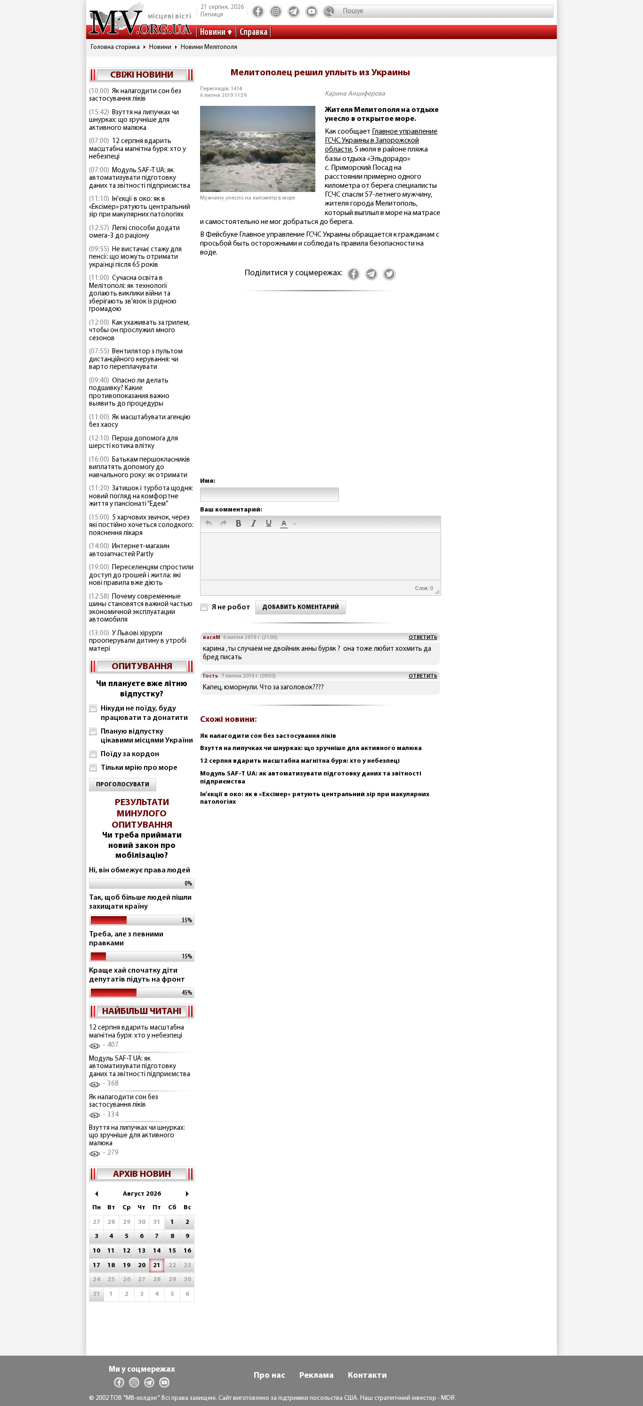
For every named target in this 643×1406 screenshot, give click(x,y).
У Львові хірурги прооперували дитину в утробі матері (137, 641)
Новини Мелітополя (209, 47)
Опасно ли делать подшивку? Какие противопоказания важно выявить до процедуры (129, 392)
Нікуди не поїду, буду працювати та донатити (144, 713)
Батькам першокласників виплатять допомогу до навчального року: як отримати (139, 467)
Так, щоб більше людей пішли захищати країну (140, 902)
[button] (208, 524)
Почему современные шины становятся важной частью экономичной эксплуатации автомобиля (141, 608)
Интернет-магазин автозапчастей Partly (129, 550)
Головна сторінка (115, 47)
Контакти (367, 1376)
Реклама (316, 1376)
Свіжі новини (141, 75)
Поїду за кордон (130, 754)
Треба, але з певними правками (126, 939)
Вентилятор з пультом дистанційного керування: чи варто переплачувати (136, 359)
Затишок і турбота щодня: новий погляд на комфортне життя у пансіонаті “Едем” (141, 496)
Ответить (423, 637)
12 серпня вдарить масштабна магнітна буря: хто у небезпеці (137, 149)
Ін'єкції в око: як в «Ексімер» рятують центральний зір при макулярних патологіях (139, 207)
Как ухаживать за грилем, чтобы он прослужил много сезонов (139, 331)
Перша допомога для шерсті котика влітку (133, 442)
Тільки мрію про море (139, 768)
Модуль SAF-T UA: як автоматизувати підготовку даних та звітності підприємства (139, 178)
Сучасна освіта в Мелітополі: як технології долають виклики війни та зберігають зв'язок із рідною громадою (133, 294)
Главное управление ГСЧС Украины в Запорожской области (381, 140)
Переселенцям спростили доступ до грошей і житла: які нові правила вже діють (141, 575)
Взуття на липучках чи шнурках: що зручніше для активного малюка (134, 120)
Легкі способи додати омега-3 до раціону (134, 232)
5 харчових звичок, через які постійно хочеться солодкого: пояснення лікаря (141, 525)
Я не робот (231, 607)
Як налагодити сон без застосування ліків (135, 95)
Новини (212, 32)
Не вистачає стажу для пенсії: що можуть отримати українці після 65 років (135, 257)
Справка (253, 32)
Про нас (269, 1376)
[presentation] (208, 524)
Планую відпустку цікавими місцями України (147, 736)
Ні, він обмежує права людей (139, 870)
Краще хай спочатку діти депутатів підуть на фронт (137, 975)
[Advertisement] (320, 394)
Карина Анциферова (355, 93)
